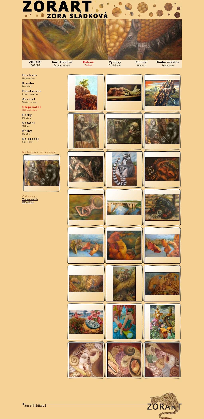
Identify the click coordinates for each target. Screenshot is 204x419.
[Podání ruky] (124, 100)
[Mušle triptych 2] (124, 376)
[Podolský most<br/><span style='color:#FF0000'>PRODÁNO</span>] (124, 214)
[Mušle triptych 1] (86, 376)
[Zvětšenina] (86, 219)
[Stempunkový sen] (124, 338)
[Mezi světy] (124, 300)
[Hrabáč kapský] (86, 181)
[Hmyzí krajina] (162, 105)
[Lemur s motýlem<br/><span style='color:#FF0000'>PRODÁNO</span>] (124, 185)
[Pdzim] (162, 180)
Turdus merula (30, 199)
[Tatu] (86, 147)
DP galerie (28, 202)
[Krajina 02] (86, 256)
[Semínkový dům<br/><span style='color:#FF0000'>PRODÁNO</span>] (162, 338)
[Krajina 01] (162, 256)
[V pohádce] (124, 259)
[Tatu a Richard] (162, 143)
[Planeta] (162, 294)
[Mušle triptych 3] (162, 376)
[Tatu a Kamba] (124, 143)
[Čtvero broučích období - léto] (86, 333)
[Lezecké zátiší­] (162, 219)
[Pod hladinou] (86, 109)
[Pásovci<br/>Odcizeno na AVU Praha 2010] (86, 291)
